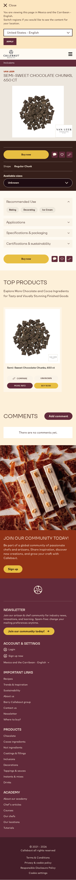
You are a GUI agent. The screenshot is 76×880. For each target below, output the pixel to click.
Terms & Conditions (38, 857)
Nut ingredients (13, 747)
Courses (8, 810)
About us (9, 696)
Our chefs (9, 816)
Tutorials (9, 827)
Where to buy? (12, 719)
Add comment (58, 416)
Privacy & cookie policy (38, 862)
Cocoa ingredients (14, 741)
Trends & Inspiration (16, 684)
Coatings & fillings (15, 753)
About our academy (15, 798)
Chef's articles (12, 804)
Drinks (7, 782)
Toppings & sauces (15, 770)
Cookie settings (38, 873)
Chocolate (10, 735)
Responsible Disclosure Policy (38, 867)
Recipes (8, 678)
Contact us (10, 707)
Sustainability (12, 690)
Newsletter (10, 713)
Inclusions (9, 62)
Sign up (13, 569)
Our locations (12, 822)
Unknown (46, 378)
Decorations (11, 765)
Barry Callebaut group (17, 702)
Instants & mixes (13, 776)
